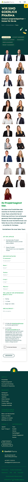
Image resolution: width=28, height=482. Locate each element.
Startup (7, 299)
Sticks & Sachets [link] (6, 399)
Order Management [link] (8, 42)
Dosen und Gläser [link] (6, 416)
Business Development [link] (9, 39)
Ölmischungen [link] (5, 401)
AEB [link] (15, 472)
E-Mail (5, 279)
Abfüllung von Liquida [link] (7, 418)
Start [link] (3, 25)
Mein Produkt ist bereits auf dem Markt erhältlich (14, 242)
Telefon (5, 272)
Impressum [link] (5, 472)
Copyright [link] (20, 472)
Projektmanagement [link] (7, 382)
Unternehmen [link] (10, 25)
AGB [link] (11, 472)
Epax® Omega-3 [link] (6, 429)
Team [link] (13, 427)
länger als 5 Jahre (9, 304)
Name (5, 265)
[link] (26, 6)
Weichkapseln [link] (5, 395)
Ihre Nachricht (8, 308)
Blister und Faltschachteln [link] (8, 413)
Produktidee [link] (5, 379)
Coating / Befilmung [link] (7, 403)
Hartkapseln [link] (5, 392)
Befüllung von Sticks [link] (7, 420)
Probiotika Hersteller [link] (7, 405)
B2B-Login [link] (6, 442)
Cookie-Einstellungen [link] (16, 470)
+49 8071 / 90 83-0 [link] (10, 460)
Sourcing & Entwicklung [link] (7, 384)
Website (6, 286)
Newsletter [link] (7, 445)
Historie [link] (14, 431)
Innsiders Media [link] (19, 479)
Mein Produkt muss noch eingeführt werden (15, 249)
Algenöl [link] (3, 427)
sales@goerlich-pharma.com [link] (12, 462)
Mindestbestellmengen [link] (17, 323)
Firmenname (7, 258)
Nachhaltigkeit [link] (16, 433)
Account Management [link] (18, 37)
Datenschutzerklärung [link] (12, 329)
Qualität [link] (14, 429)
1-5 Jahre (7, 301)
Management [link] (20, 39)
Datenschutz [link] (5, 470)
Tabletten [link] (4, 397)
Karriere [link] (14, 437)
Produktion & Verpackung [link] (8, 386)
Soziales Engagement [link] (17, 435)
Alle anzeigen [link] (6, 37)
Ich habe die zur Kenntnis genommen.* (14, 324)
